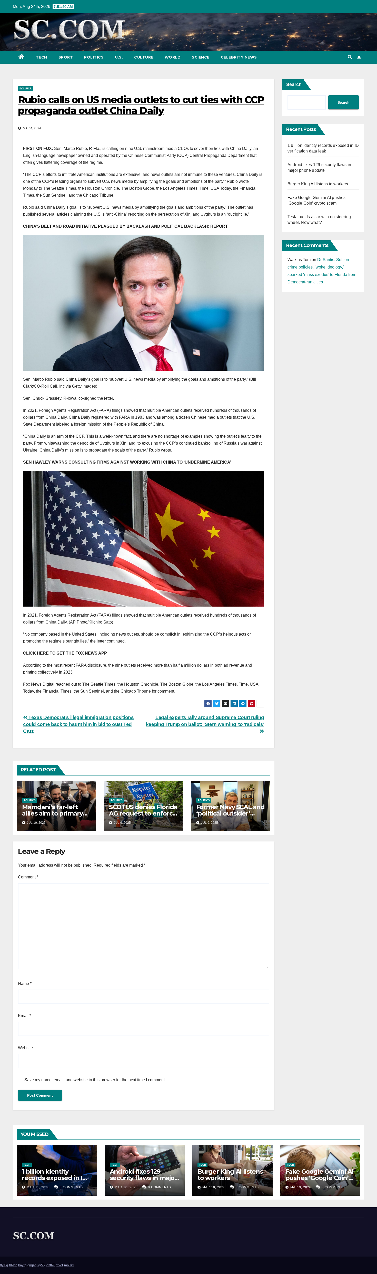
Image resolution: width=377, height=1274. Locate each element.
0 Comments (71, 1187)
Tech (41, 57)
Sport (65, 57)
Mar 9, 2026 (300, 1187)
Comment (28, 877)
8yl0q (4, 1265)
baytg (22, 1265)
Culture (143, 57)
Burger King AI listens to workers (317, 184)
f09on (13, 1265)
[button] (350, 57)
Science (201, 57)
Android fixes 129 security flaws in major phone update (143, 1178)
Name (25, 983)
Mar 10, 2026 (126, 1187)
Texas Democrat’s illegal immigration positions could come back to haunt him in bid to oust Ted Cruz (78, 724)
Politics (94, 57)
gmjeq (31, 1265)
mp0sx (69, 1265)
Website (25, 1048)
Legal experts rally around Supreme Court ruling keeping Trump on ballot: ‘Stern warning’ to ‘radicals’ (205, 721)
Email (24, 1015)
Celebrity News (239, 57)
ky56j (41, 1265)
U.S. (119, 57)
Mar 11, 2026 (38, 1187)
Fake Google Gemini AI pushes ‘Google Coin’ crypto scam (319, 1178)
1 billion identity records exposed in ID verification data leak (54, 1178)
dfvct (59, 1265)
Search (294, 84)
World (173, 57)
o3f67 (50, 1265)
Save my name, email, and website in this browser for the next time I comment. (95, 1080)
